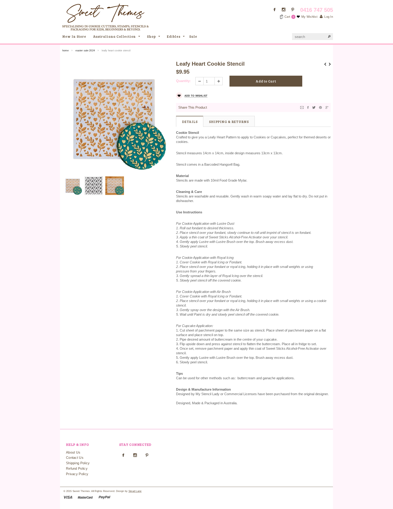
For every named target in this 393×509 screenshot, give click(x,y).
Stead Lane (135, 491)
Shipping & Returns (229, 121)
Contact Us (74, 457)
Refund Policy (77, 468)
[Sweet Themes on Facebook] (274, 9)
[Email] (302, 107)
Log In (328, 16)
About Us (73, 452)
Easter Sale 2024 (85, 50)
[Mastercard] (85, 497)
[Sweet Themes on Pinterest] (293, 9)
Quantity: (183, 81)
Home (65, 50)
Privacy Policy (77, 474)
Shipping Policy (78, 463)
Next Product (330, 64)
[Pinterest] (320, 107)
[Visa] (67, 497)
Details (189, 121)
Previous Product (325, 64)
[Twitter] (313, 107)
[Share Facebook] (308, 107)
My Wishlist (309, 16)
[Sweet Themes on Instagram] (284, 9)
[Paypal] (104, 497)
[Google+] (326, 107)
